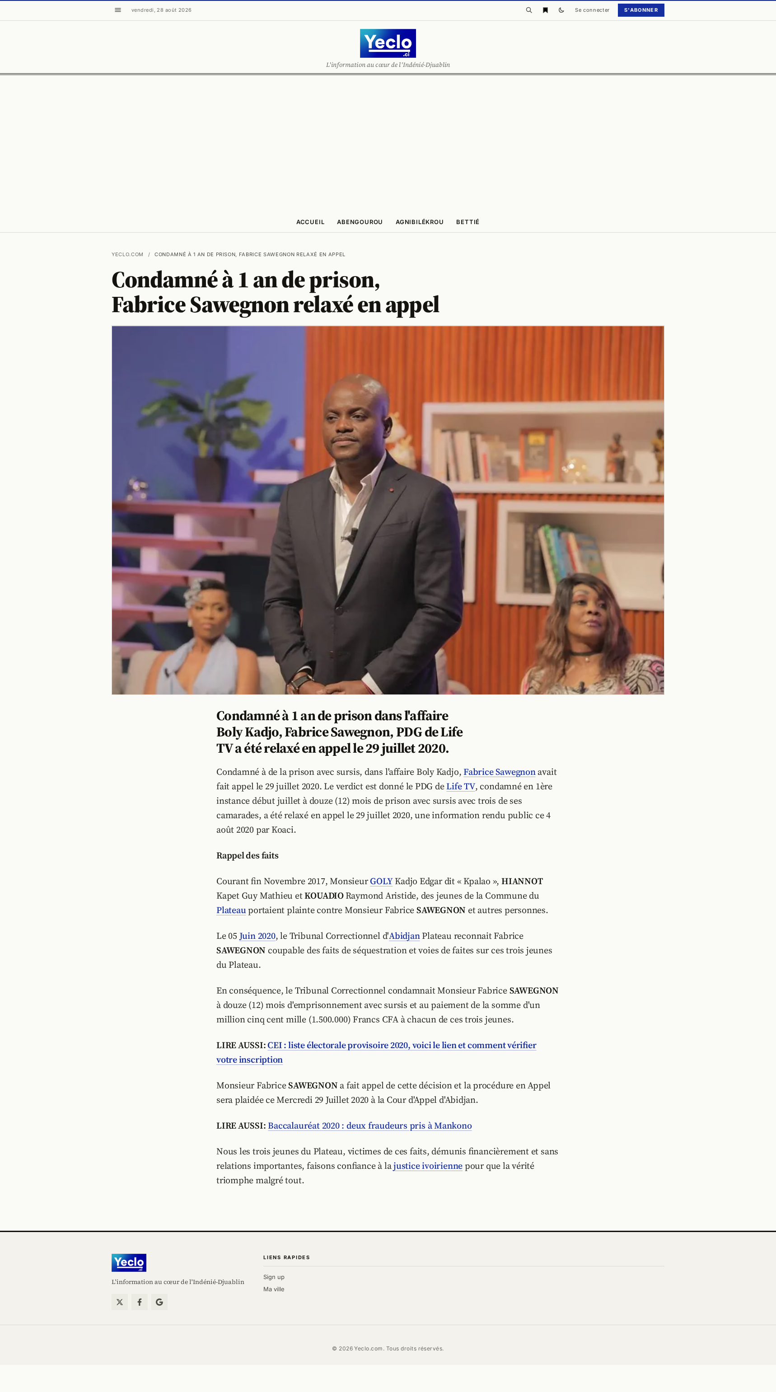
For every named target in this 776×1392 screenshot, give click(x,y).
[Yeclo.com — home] (388, 43)
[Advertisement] (388, 143)
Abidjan (404, 935)
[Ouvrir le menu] (118, 10)
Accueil (310, 221)
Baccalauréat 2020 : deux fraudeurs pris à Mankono (370, 1125)
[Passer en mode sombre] (561, 10)
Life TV (460, 786)
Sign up (274, 1276)
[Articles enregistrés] (545, 10)
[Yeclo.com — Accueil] (129, 1263)
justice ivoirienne (428, 1165)
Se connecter (592, 10)
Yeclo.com (128, 254)
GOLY (381, 881)
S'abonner (641, 10)
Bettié (468, 221)
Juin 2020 (257, 935)
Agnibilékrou (420, 221)
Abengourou (360, 221)
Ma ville (274, 1289)
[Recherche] (529, 10)
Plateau (231, 910)
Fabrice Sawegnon (499, 771)
